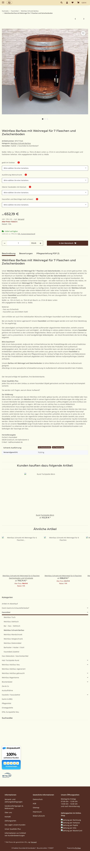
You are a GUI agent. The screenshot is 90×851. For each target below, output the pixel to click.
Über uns (8, 812)
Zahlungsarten (10, 821)
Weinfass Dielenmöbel (12, 643)
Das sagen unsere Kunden (15, 825)
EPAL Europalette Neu (10, 712)
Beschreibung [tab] (8, 253)
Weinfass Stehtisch (11, 621)
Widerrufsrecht (39, 816)
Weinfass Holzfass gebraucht (13, 673)
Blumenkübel (7, 682)
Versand (21, 219)
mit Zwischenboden (44, 447)
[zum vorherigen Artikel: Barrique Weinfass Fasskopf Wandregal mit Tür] (75, 18)
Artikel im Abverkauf (10, 604)
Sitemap (36, 807)
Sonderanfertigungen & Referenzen (14, 807)
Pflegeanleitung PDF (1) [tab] (47, 253)
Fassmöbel (6, 612)
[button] (61, 2)
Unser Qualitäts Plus (13, 829)
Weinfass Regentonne (10, 677)
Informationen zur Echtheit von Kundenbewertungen (15, 834)
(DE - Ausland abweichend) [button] (26, 234)
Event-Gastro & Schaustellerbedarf (15, 608)
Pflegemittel (6, 703)
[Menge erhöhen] (40, 243)
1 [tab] (42, 119)
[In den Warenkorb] (4, 27)
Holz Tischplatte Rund (10, 660)
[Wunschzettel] (72, 2)
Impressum (37, 812)
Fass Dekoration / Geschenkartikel (15, 656)
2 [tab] (45, 119)
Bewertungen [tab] (26, 253)
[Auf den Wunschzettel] (83, 33)
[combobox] (45, 168)
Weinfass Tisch (9, 617)
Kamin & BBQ (7, 699)
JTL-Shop (78, 848)
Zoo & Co (5, 686)
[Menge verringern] (4, 243)
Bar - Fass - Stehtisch (12, 626)
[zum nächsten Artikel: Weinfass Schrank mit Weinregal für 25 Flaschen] (84, 18)
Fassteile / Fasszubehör (11, 695)
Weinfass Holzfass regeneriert (13, 669)
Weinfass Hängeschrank (13, 639)
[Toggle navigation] (3, 1)
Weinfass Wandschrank (13, 634)
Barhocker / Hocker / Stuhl (14, 647)
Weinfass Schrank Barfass (21, 143)
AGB (34, 803)
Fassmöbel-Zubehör (11, 652)
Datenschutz (38, 799)
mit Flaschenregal (58, 447)
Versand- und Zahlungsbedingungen (13, 800)
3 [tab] (47, 119)
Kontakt (8, 817)
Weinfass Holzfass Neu (11, 665)
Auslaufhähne (7, 690)
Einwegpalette (7, 708)
